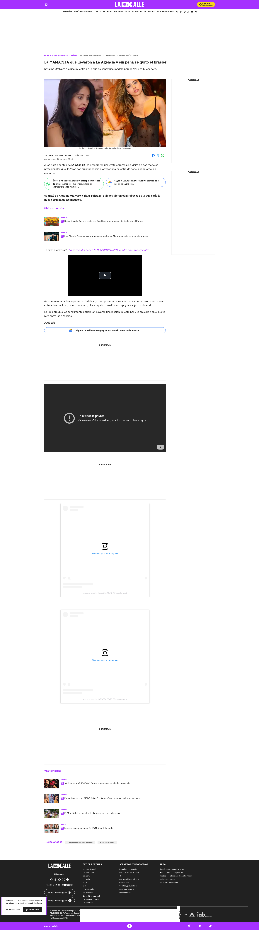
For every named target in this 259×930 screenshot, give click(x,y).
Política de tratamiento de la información (176, 876)
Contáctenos (124, 883)
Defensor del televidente (129, 873)
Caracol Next (88, 903)
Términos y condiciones (169, 883)
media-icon (129, 926)
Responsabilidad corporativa (171, 873)
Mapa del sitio (124, 893)
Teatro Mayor (88, 893)
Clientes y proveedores (128, 886)
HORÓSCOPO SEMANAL (83, 11)
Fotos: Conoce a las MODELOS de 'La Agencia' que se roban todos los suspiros (102, 798)
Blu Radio (86, 879)
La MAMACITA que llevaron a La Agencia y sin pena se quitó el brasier (109, 55)
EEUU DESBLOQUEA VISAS (143, 11)
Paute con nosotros (126, 889)
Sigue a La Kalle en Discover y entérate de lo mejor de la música (136, 182)
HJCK (85, 883)
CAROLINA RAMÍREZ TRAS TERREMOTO (113, 11)
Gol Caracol (87, 876)
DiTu (84, 886)
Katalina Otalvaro (107, 842)
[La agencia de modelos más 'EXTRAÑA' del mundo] (51, 828)
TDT (120, 876)
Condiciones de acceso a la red (172, 869)
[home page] (129, 4)
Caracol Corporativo (90, 899)
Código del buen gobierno (129, 879)
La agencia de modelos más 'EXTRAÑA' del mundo (88, 828)
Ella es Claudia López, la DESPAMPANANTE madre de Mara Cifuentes (108, 250)
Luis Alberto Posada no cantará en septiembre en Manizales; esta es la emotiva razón (106, 236)
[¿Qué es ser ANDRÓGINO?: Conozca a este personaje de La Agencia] (51, 783)
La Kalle (47, 55)
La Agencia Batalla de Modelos (80, 842)
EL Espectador (88, 889)
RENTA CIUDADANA (165, 11)
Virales (63, 824)
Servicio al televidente (128, 869)
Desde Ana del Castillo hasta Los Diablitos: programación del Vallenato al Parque (103, 221)
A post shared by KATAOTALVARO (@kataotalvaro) (105, 593)
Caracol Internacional (91, 896)
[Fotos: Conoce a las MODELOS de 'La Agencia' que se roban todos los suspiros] (51, 798)
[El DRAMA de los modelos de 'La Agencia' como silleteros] (51, 813)
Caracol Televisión (90, 873)
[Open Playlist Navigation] (214, 926)
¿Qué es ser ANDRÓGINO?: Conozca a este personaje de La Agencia (97, 783)
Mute (189, 926)
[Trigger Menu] (46, 4)
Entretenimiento (61, 55)
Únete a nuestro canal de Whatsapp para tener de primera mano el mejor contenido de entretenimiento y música (76, 183)
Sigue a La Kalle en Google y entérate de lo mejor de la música (107, 330)
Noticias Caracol (89, 869)
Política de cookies (167, 879)
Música (74, 55)
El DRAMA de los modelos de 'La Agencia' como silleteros (92, 813)
